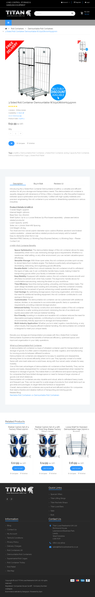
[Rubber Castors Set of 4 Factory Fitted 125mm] (18, 445)
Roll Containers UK (15, 550)
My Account (12, 534)
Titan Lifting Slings (58, 498)
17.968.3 (16, 153)
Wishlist (32, 143)
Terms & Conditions (15, 538)
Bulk (52, 515)
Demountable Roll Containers (40, 29)
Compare (21, 143)
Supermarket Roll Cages (17, 558)
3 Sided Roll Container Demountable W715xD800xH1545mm (31, 31)
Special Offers (56, 494)
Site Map (10, 571)
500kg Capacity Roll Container (76, 153)
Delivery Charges (14, 546)
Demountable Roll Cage (18, 155)
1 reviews (11, 110)
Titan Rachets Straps (59, 502)
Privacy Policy (13, 542)
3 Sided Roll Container (54, 153)
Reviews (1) (58, 184)
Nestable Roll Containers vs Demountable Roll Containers (34, 395)
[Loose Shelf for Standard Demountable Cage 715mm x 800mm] (76, 445)
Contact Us (11, 530)
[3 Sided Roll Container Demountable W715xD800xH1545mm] (40, 71)
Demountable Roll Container (32, 153)
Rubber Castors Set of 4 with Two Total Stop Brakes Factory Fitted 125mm (47, 429)
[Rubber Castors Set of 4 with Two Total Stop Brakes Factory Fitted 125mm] (47, 445)
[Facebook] (7, 499)
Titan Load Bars (57, 507)
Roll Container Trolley (16, 563)
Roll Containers (17, 29)
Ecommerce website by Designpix (17, 591)
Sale (52, 511)
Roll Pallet (11, 567)
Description (18, 184)
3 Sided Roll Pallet (36, 155)
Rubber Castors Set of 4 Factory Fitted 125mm (18, 428)
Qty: (10, 129)
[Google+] (11, 499)
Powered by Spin (36, 591)
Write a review (21, 110)
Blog (9, 525)
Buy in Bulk (38, 184)
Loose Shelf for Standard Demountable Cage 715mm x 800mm (76, 429)
